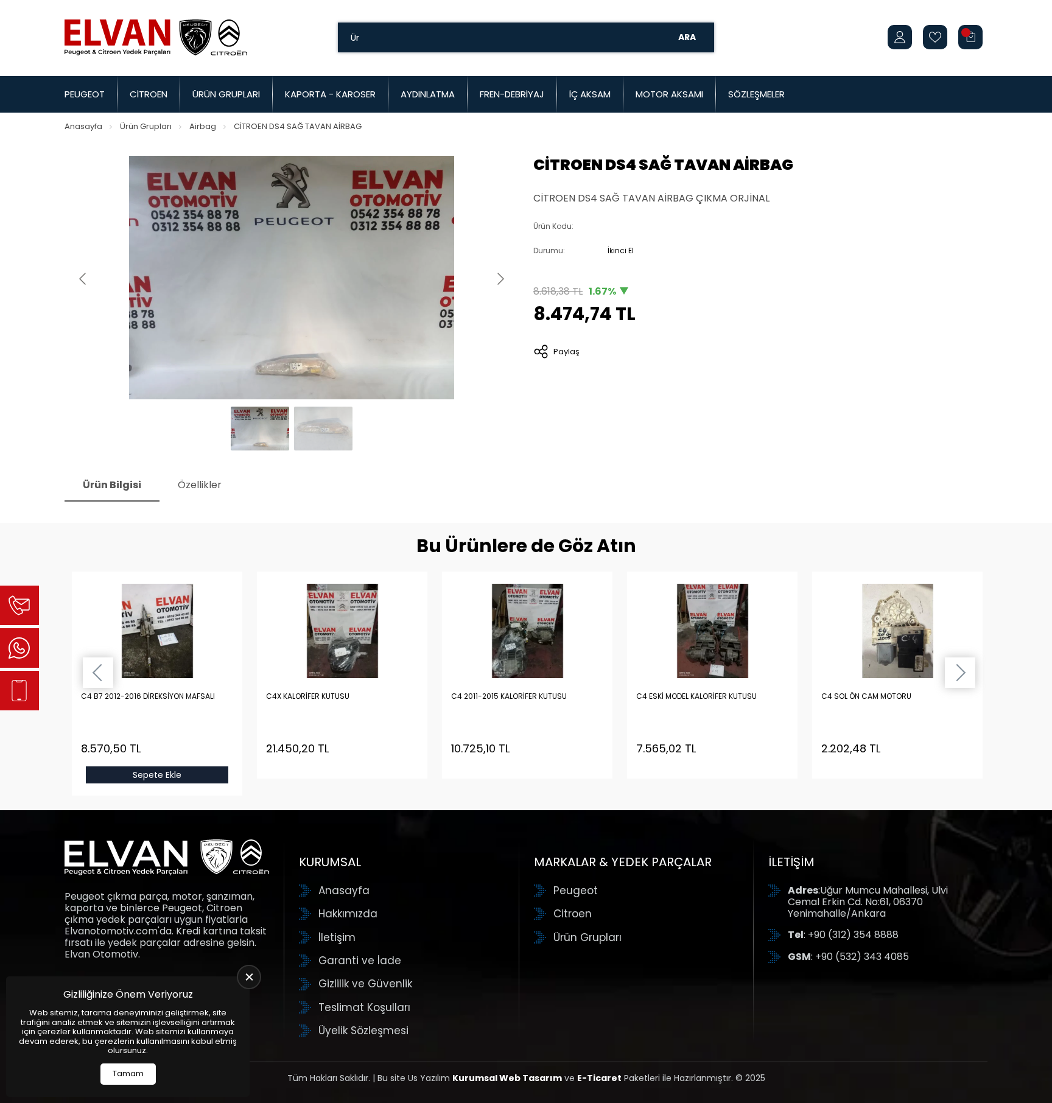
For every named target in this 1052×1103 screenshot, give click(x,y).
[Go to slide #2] (323, 428)
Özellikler (200, 485)
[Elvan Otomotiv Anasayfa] (156, 37)
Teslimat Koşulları (364, 1007)
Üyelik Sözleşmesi (363, 1030)
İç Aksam (590, 94)
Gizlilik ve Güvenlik (365, 984)
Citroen (148, 94)
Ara (687, 37)
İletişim (337, 937)
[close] (249, 977)
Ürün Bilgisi (112, 485)
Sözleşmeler (756, 94)
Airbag (202, 126)
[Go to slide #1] (260, 428)
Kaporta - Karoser (330, 94)
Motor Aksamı (669, 94)
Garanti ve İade (359, 960)
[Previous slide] (83, 279)
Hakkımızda (347, 914)
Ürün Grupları (226, 94)
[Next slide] (500, 279)
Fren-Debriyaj (512, 94)
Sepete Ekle (157, 775)
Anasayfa (83, 126)
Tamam (128, 1073)
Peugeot (85, 94)
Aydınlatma (428, 94)
